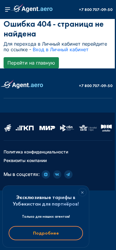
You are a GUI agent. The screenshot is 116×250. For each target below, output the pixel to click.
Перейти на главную (31, 63)
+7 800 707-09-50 (95, 9)
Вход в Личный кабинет (61, 49)
